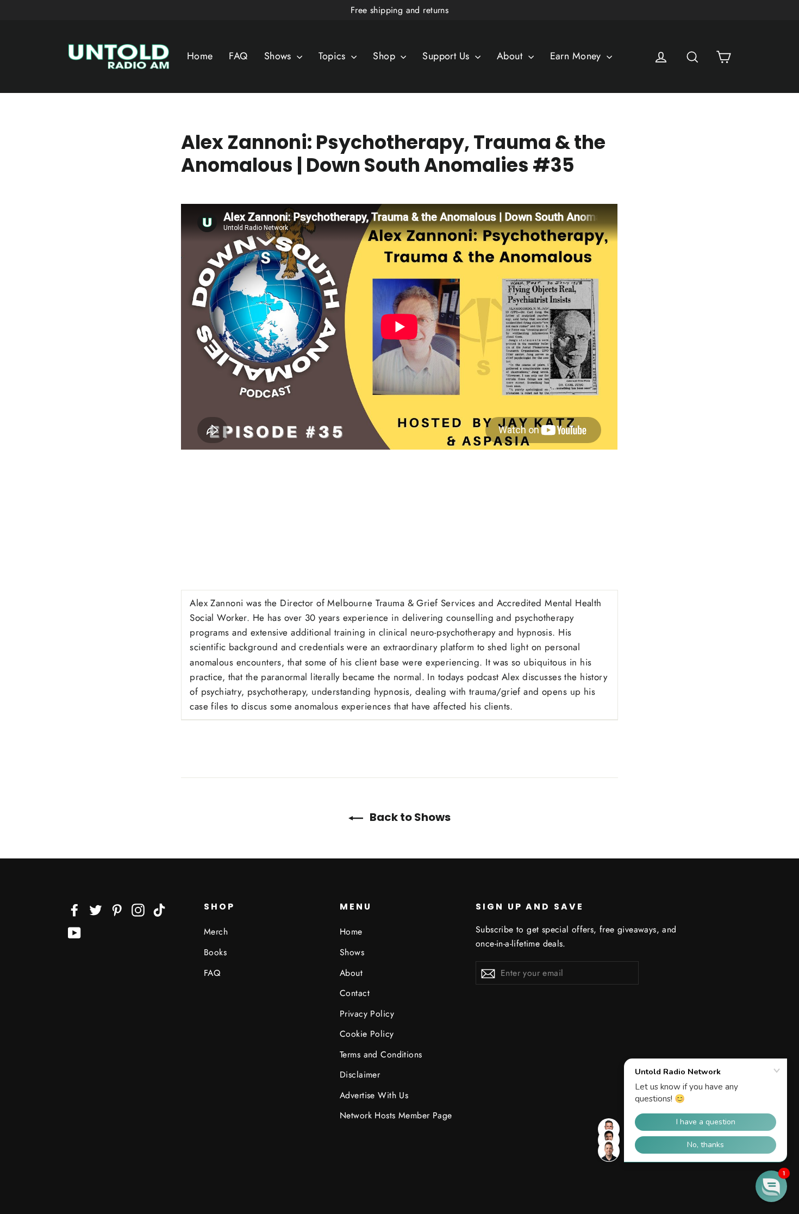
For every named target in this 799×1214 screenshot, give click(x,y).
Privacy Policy (367, 1013)
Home (200, 56)
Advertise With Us (374, 1095)
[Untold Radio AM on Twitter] (95, 909)
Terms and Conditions (381, 1054)
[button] (771, 1186)
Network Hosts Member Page (396, 1115)
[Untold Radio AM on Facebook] (74, 909)
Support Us (447, 56)
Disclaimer (360, 1074)
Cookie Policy (367, 1034)
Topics (333, 56)
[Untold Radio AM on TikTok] (159, 909)
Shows (279, 56)
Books (215, 952)
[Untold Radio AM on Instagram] (138, 909)
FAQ (238, 56)
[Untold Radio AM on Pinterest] (116, 909)
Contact (355, 993)
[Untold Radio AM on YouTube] (74, 932)
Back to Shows (409, 817)
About (511, 56)
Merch (216, 931)
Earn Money (577, 56)
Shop (385, 56)
